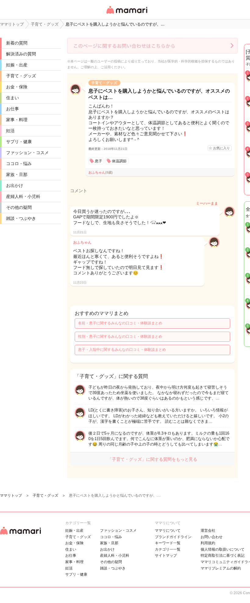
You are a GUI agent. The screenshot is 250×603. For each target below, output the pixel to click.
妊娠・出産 (16, 64)
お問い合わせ (212, 537)
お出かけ (14, 185)
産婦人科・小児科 (23, 196)
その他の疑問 (19, 207)
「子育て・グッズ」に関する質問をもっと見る (152, 459)
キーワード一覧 (167, 543)
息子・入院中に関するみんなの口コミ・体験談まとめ (122, 349)
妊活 (10, 130)
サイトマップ (166, 555)
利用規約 (208, 543)
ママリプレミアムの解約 (221, 568)
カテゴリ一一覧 (167, 549)
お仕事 (12, 108)
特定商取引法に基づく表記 (223, 555)
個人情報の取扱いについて (223, 549)
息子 (98, 161)
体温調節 (119, 161)
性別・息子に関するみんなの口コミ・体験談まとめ (120, 336)
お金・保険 (16, 86)
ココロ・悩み (19, 163)
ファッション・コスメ (27, 152)
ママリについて (167, 530)
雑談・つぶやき (21, 218)
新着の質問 (16, 43)
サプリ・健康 (19, 141)
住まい (12, 97)
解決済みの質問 (21, 53)
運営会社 (208, 530)
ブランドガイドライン (173, 537)
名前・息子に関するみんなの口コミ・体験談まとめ (120, 323)
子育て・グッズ (21, 75)
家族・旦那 (16, 174)
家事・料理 (16, 119)
